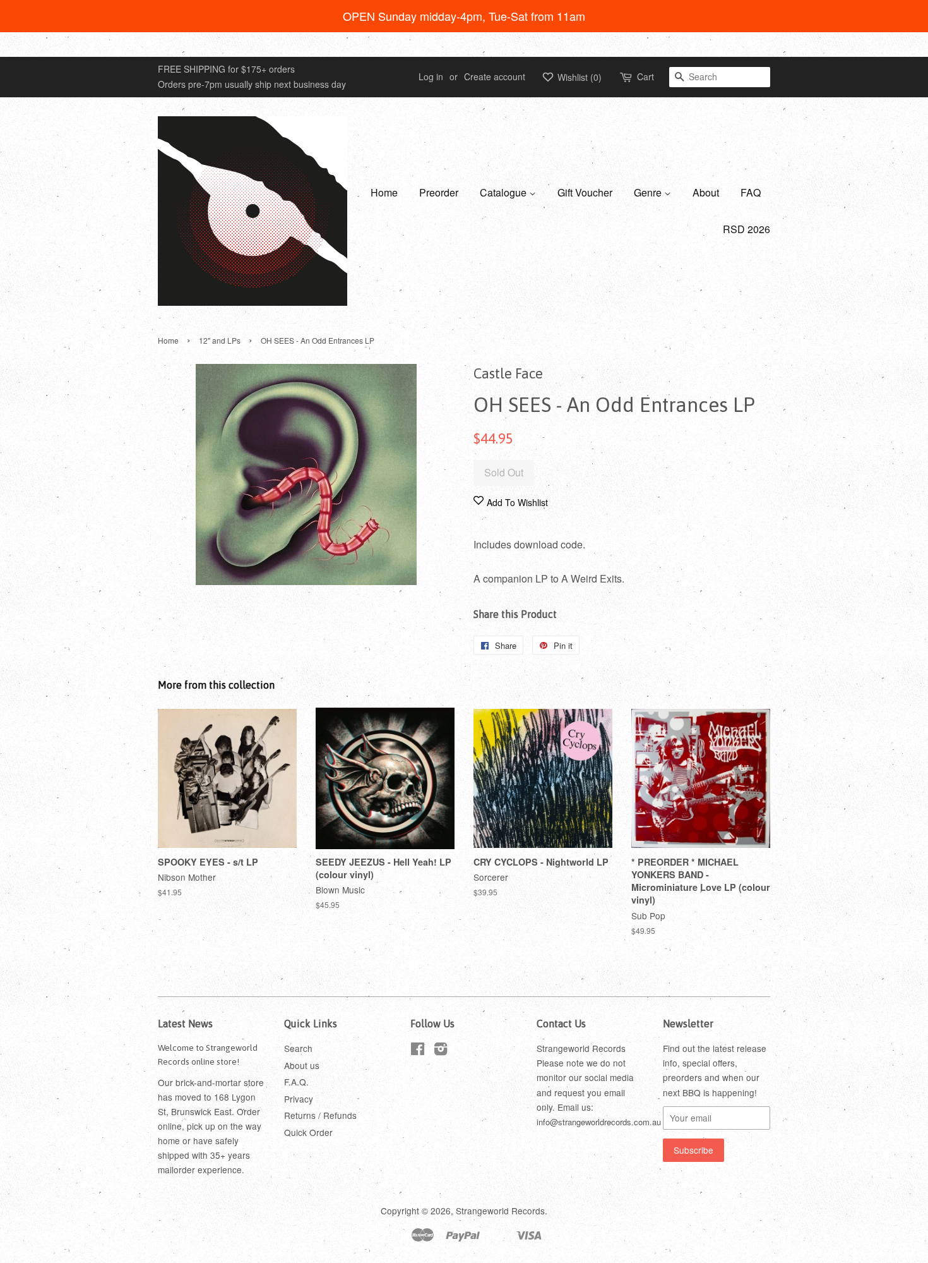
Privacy (298, 1098)
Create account (494, 76)
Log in (431, 76)
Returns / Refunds (320, 1115)
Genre (649, 192)
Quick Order (308, 1132)
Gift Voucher (584, 192)
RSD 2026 (746, 229)
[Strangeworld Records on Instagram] (441, 1050)
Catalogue (504, 192)
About (706, 192)
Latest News (185, 1023)
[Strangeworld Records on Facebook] (417, 1050)
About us (301, 1065)
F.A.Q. (296, 1081)
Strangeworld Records (500, 1210)
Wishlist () (578, 77)
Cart (645, 76)
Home (384, 192)
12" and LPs (220, 340)
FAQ (751, 192)
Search (298, 1048)
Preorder (438, 192)
